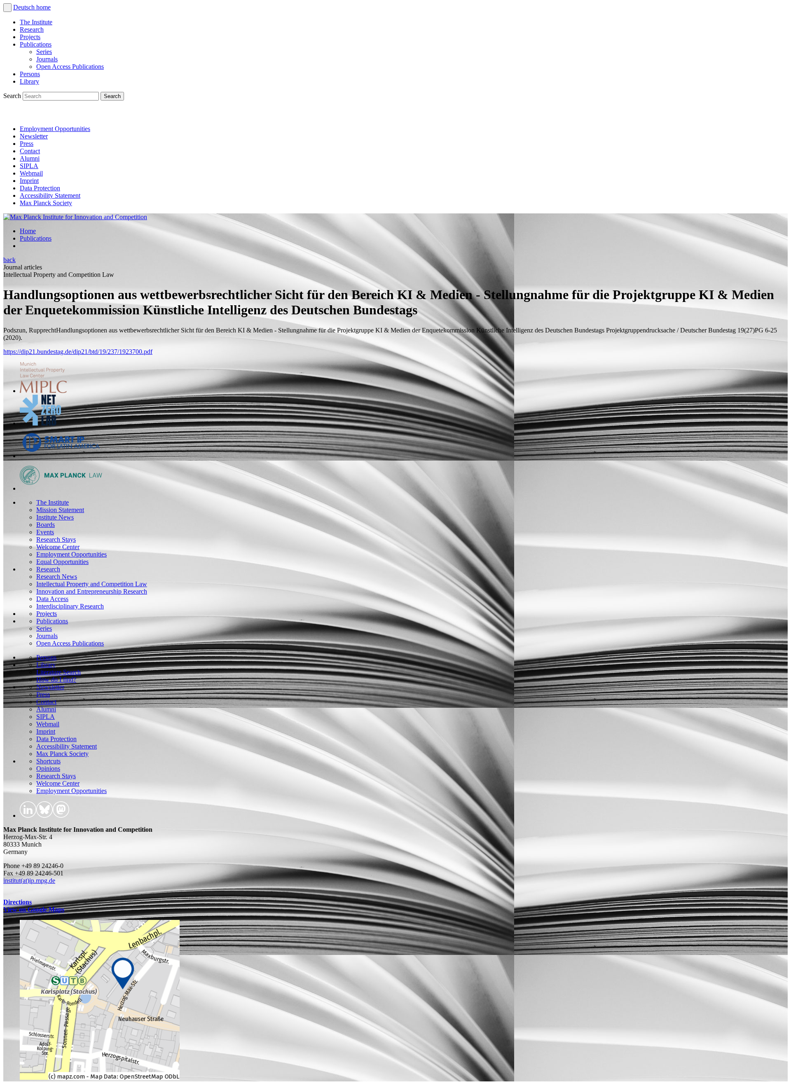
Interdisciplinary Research (70, 606)
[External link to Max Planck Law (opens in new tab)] (61, 488)
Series (44, 51)
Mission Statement (60, 509)
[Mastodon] (48, 114)
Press (26, 143)
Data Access (52, 598)
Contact (30, 150)
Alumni (30, 158)
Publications (35, 44)
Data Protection (40, 188)
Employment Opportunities (55, 128)
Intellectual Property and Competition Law (91, 583)
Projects (30, 36)
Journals (47, 59)
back (9, 259)
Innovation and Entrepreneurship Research (91, 591)
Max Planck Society (46, 202)
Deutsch (24, 7)
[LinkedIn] (11, 114)
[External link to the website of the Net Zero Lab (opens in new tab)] (40, 423)
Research (32, 29)
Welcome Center (58, 546)
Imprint (29, 180)
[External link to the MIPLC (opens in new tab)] (43, 390)
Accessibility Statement (50, 195)
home (43, 7)
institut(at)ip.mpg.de (29, 880)
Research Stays (56, 539)
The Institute (36, 22)
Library (29, 81)
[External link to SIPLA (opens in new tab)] (61, 455)
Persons (30, 73)
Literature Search (58, 672)
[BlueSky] (29, 114)
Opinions (48, 768)
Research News (56, 576)
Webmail (31, 173)
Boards (45, 524)
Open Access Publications (70, 66)
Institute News (55, 517)
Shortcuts (48, 761)
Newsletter (34, 136)
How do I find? (56, 679)
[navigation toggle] (7, 7)
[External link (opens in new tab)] (100, 1077)
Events (45, 532)
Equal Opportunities (62, 561)
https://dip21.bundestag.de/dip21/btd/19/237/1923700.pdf (77, 351)
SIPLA (29, 165)
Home (28, 230)
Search (13, 95)
